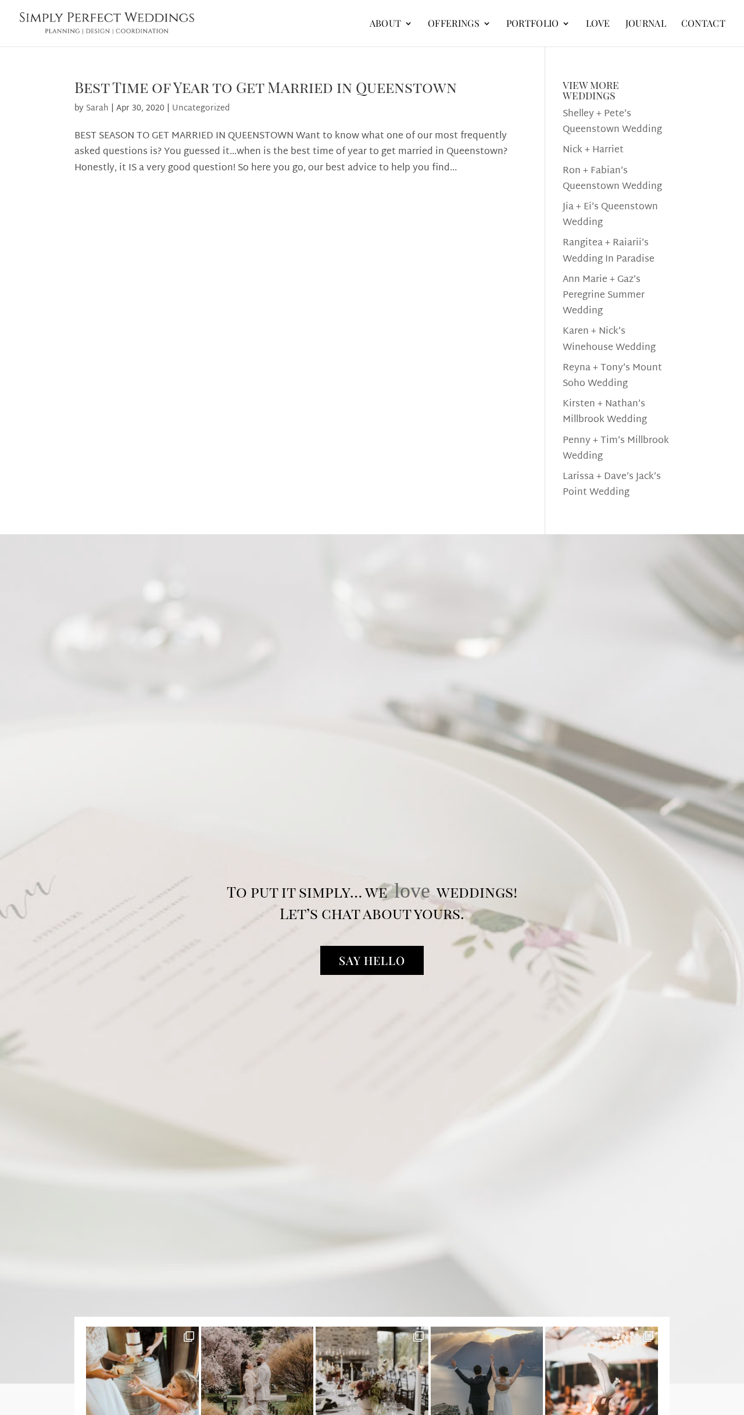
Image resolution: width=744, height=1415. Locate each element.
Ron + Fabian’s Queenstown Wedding (612, 179)
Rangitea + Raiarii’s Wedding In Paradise (608, 251)
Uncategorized (201, 108)
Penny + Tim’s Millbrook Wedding (616, 449)
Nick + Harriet (593, 150)
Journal (645, 24)
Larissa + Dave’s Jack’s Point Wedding (612, 485)
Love (598, 24)
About (386, 24)
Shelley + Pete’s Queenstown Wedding (612, 122)
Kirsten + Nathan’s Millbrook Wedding (605, 412)
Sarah (97, 108)
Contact (703, 24)
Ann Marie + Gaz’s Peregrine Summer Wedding (604, 295)
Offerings (454, 24)
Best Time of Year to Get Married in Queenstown (265, 87)
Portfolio (532, 24)
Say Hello (372, 960)
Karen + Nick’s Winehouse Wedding (609, 339)
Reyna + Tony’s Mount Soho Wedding (612, 376)
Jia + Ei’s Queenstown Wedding (610, 215)
